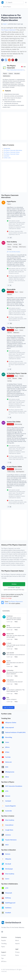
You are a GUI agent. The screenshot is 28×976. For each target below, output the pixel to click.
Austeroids (8, 811)
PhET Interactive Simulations (13, 786)
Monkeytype (9, 869)
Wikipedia (8, 859)
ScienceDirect (9, 825)
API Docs (3, 961)
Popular (3, 940)
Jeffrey (8, 625)
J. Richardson (10, 670)
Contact (3, 955)
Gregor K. (5, 24)
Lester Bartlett (10, 652)
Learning (15, 244)
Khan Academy (12, 242)
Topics (3, 946)
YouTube (7, 757)
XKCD (7, 845)
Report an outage (6, 598)
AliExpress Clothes (10, 722)
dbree (7, 777)
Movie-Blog (8, 737)
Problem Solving (11, 471)
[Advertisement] (14, 126)
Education (17, 73)
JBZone (7, 747)
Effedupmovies (9, 772)
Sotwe (7, 742)
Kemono (7, 854)
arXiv (6, 791)
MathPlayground (10, 903)
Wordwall (8, 864)
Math (20, 244)
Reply (16, 621)
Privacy (17, 952)
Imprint (17, 943)
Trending (3, 943)
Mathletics (8, 908)
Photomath (8, 893)
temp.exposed (9, 727)
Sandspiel (8, 801)
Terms (17, 955)
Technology (15, 246)
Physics (5, 73)
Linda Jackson (10, 680)
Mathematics (6, 76)
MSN (6, 767)
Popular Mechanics (11, 840)
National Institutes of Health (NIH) (15, 732)
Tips (2, 958)
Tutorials (21, 376)
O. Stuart (9, 643)
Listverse (8, 835)
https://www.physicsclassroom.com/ (16, 70)
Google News (9, 830)
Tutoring (9, 249)
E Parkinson (10, 616)
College (20, 378)
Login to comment (8, 707)
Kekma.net (8, 762)
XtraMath (8, 913)
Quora (7, 879)
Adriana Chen (10, 633)
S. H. (8, 688)
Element (7, 796)
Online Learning (18, 424)
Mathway (8, 898)
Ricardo (8, 661)
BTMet (7, 752)
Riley (8, 697)
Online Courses (22, 246)
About (17, 940)
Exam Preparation (20, 471)
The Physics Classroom (8, 30)
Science (11, 73)
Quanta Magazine (10, 806)
